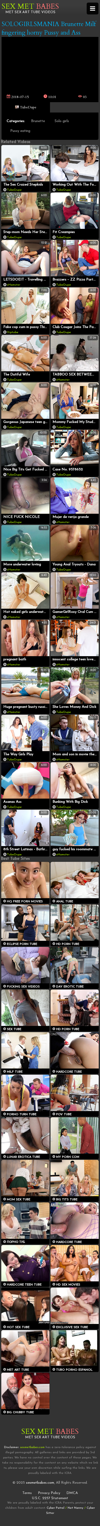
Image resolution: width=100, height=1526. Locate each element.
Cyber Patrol (55, 1507)
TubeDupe (27, 107)
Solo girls (62, 121)
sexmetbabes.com (40, 1483)
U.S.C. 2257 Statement (50, 1498)
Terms (27, 1493)
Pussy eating (20, 131)
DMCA (72, 1493)
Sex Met (30, 6)
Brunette (38, 121)
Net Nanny (75, 1507)
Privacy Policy (49, 1493)
